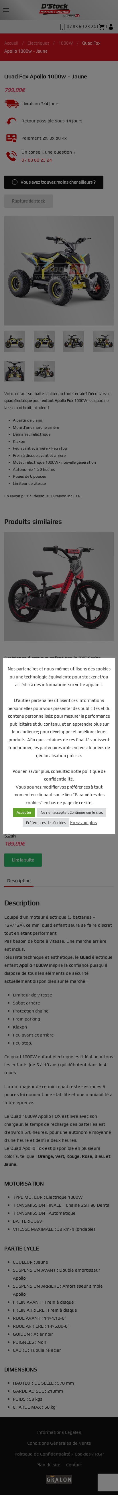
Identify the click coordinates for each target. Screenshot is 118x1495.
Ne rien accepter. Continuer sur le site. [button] (72, 812)
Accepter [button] (24, 812)
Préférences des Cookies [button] (46, 823)
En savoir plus (83, 822)
